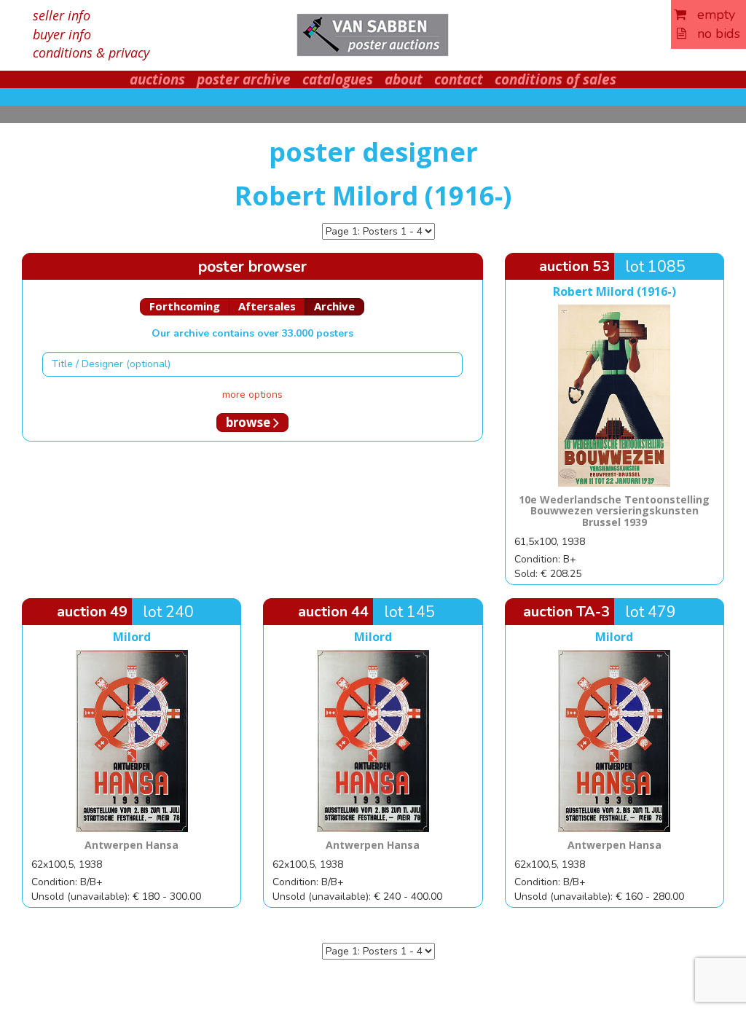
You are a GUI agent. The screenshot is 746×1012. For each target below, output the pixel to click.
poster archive (244, 79)
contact (458, 79)
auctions (157, 79)
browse (249, 422)
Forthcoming (184, 306)
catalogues (337, 79)
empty (710, 14)
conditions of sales (555, 79)
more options (252, 394)
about (404, 79)
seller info (61, 15)
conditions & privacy (91, 52)
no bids (713, 33)
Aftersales (267, 306)
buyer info (62, 34)
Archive (334, 306)
